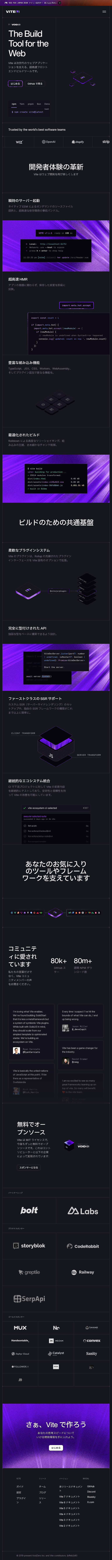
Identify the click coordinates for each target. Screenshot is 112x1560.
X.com (90, 1502)
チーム (42, 1486)
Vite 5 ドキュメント (69, 1508)
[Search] (97, 11)
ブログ (42, 1492)
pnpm (31, 104)
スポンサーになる (28, 1167)
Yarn (22, 104)
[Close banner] (108, 3)
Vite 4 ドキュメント (69, 1514)
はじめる (15, 83)
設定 (18, 1492)
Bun (39, 104)
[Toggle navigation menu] (104, 12)
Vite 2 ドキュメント (69, 1525)
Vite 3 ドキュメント (69, 1519)
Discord (91, 1491)
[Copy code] (45, 112)
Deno (47, 104)
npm (14, 104)
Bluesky (91, 1496)
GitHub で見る (35, 83)
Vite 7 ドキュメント (69, 1496)
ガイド (19, 1486)
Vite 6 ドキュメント (69, 1502)
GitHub (90, 1486)
